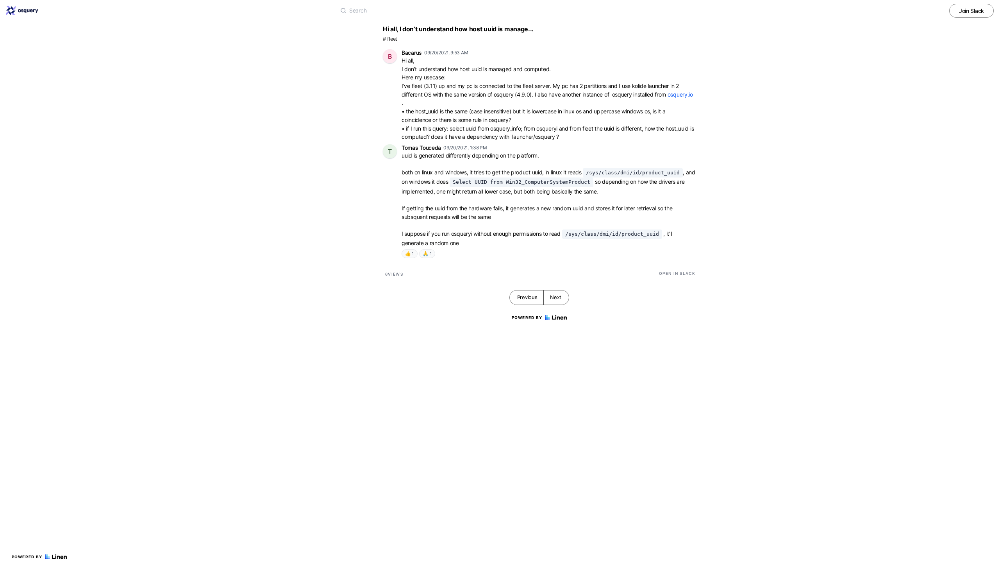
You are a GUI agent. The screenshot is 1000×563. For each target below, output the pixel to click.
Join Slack (971, 10)
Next (555, 297)
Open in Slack (677, 273)
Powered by (27, 556)
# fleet (390, 39)
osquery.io (680, 94)
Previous (527, 297)
